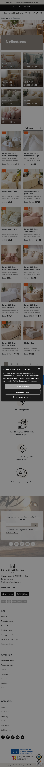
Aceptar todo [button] (23, 386)
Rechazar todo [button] (22, 392)
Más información (33, 381)
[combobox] (39, 369)
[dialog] (22, 383)
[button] (22, 397)
